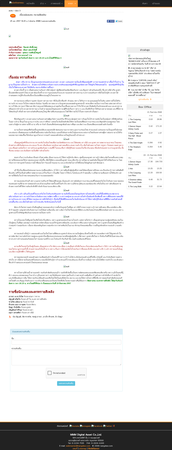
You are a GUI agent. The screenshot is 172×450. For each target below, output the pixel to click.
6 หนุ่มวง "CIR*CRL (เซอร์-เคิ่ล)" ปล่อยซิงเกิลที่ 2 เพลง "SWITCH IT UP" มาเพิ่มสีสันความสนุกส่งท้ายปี (144, 83)
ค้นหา (144, 3)
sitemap (82, 448)
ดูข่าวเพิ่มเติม (144, 99)
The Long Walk (135, 187)
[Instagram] (85, 426)
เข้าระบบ (156, 3)
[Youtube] (74, 426)
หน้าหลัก (30, 3)
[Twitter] (107, 426)
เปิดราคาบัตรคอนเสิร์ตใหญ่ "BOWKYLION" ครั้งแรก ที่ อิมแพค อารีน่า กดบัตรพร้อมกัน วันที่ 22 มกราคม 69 (144, 61)
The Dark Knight (136, 143)
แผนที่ (75, 448)
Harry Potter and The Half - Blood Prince (135, 136)
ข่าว (42, 3)
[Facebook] (97, 426)
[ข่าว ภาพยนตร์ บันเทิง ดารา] (16, 2)
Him (131, 169)
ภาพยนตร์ (55, 3)
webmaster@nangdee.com (78, 445)
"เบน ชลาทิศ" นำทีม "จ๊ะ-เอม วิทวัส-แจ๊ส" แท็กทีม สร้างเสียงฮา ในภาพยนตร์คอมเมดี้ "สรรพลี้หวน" (144, 92)
